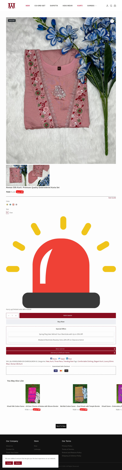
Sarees (90, 6)
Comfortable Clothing (85, 361)
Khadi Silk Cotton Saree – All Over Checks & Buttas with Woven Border (32, 406)
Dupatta (54, 6)
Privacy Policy (67, 446)
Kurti (80, 6)
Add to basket (67, 315)
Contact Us (10, 449)
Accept (9, 463)
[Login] (107, 6)
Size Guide (112, 198)
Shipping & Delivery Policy (71, 456)
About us (9, 446)
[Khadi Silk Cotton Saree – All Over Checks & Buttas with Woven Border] (33, 393)
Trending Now (68, 361)
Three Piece (58, 361)
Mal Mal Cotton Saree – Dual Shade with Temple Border (80, 406)
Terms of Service (68, 449)
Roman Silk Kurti (16, 364)
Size (7, 209)
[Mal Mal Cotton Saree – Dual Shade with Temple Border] (80, 393)
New (28, 6)
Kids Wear (68, 6)
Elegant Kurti (98, 361)
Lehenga (37, 449)
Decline (18, 463)
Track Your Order (12, 452)
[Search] (111, 6)
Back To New (61, 426)
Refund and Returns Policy (71, 452)
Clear (11, 213)
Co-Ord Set (40, 6)
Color (8, 201)
